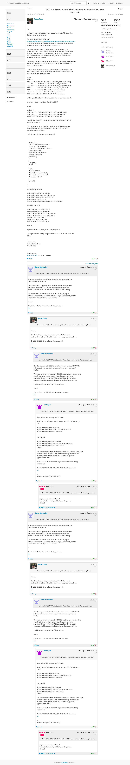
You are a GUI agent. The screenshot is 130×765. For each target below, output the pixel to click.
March (9, 42)
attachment (50, 507)
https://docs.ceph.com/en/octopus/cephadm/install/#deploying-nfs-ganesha (51, 41)
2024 (9, 54)
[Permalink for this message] (97, 21)
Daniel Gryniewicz (41, 267)
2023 (9, 60)
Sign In (111, 3)
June (8, 36)
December (10, 24)
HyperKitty (64, 763)
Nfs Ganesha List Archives (18, 3)
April (8, 40)
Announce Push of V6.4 (115, 14)
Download (11, 101)
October (9, 28)
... (29, 308)
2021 (9, 73)
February (10, 44)
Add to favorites (108, 37)
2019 (9, 85)
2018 (9, 92)
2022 (9, 66)
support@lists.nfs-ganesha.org (111, 25)
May (8, 38)
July (8, 34)
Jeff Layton (47, 405)
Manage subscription (110, 29)
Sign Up (120, 3)
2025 (9, 19)
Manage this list (100, 3)
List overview (11, 97)
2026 (9, 13)
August (9, 32)
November (10, 26)
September (10, 30)
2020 (9, 79)
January (10, 46)
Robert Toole (38, 19)
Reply (30, 258)
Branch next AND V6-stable (35, 14)
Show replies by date (91, 264)
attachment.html (32, 255)
